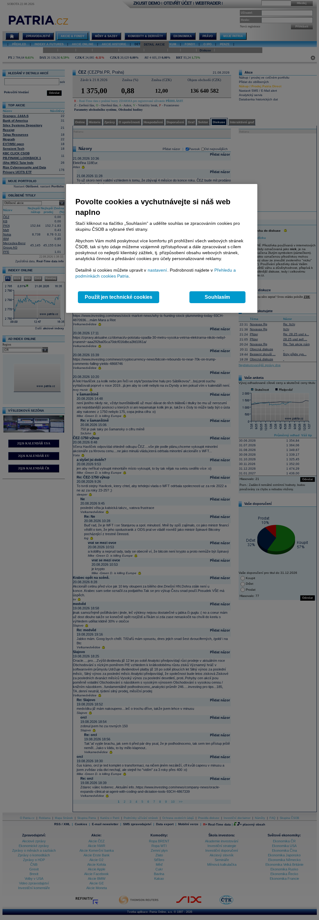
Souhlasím (217, 297)
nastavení (157, 270)
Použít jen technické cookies (118, 297)
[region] (161, 248)
